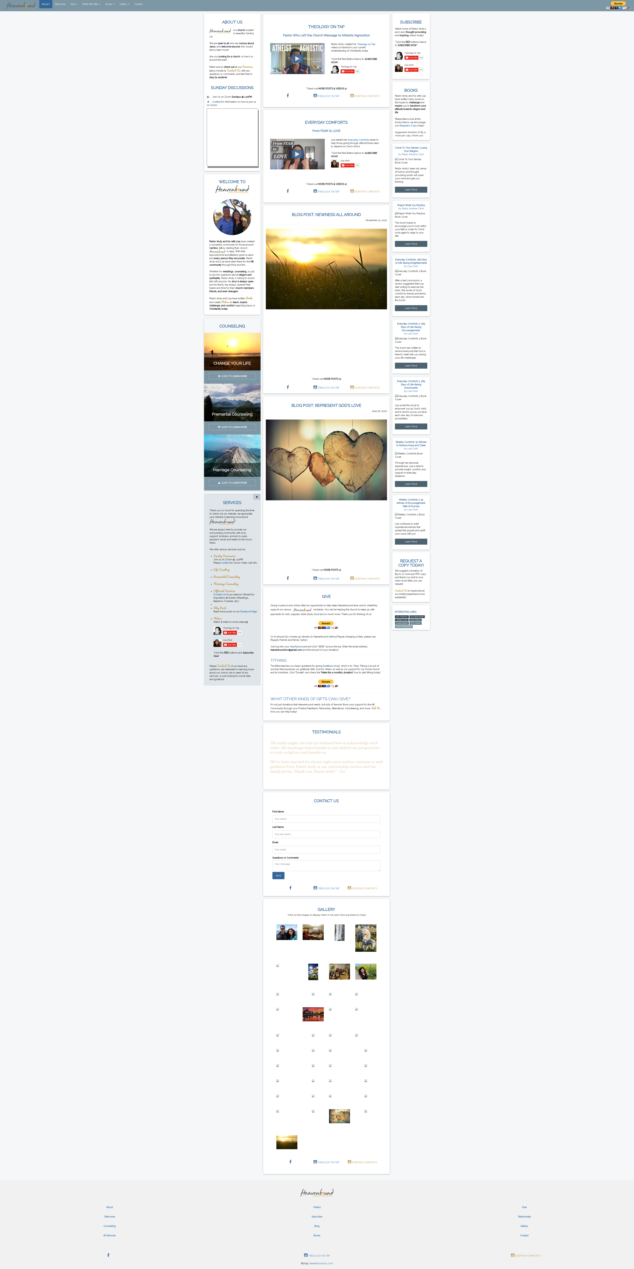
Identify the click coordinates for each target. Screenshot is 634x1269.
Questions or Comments (285, 857)
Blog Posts (220, 607)
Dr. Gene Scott (417, 616)
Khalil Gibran (402, 623)
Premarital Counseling (226, 576)
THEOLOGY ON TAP (328, 96)
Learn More (411, 189)
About (45, 4)
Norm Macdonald (403, 626)
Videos (124, 4)
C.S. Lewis (415, 623)
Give (73, 4)
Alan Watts (415, 620)
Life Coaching (221, 569)
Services (247, 66)
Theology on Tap (366, 44)
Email (275, 842)
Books (109, 4)
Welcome (60, 4)
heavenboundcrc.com (321, 1263)
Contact (138, 4)
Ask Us (375, 708)
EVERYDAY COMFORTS (367, 96)
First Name (278, 811)
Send (278, 875)
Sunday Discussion (224, 555)
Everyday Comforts (358, 139)
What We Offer (90, 4)
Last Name (278, 827)
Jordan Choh (401, 620)
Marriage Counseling (225, 583)
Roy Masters (401, 616)
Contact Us (234, 70)
